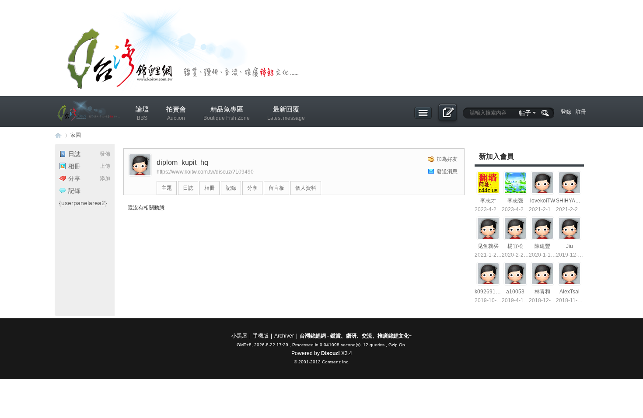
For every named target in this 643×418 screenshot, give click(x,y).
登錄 (566, 112)
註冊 (581, 112)
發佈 (105, 154)
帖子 (525, 112)
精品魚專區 (226, 113)
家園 (75, 135)
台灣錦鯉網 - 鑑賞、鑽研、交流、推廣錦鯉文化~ (356, 336)
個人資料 (305, 188)
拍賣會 (176, 113)
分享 (74, 178)
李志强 (515, 201)
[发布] (447, 113)
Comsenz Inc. (335, 361)
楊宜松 (515, 246)
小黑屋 (239, 336)
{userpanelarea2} (83, 202)
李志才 (488, 201)
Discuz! (330, 353)
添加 (105, 178)
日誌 (74, 153)
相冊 (74, 166)
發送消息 (447, 171)
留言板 (276, 188)
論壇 (142, 113)
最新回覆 (286, 113)
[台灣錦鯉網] (87, 127)
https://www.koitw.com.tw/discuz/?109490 (205, 172)
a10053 (515, 292)
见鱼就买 (488, 246)
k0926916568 (491, 292)
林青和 (542, 292)
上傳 (105, 166)
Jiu (569, 246)
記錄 (74, 190)
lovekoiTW (542, 201)
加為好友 (447, 159)
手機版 (261, 336)
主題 (166, 188)
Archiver (284, 336)
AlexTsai (569, 292)
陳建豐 (542, 246)
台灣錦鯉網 (58, 135)
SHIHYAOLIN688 (576, 201)
